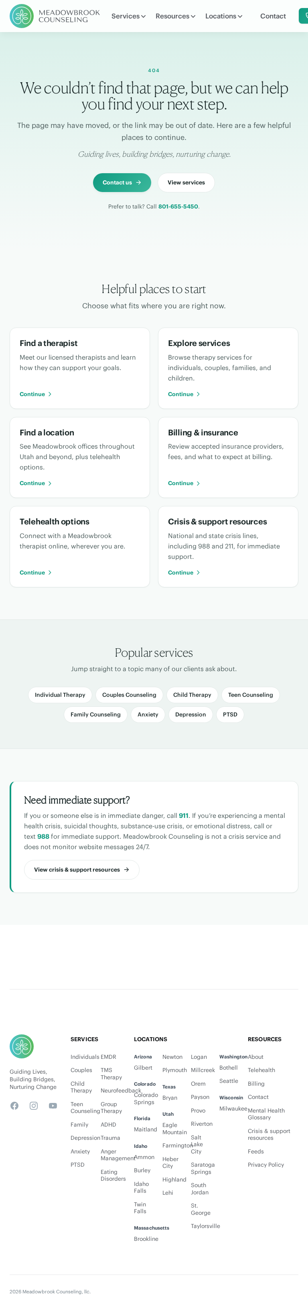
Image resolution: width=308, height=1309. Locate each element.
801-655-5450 (178, 206)
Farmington (177, 1145)
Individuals (81, 1057)
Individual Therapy (60, 694)
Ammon (144, 1157)
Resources (172, 16)
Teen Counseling (250, 694)
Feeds (256, 1151)
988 (43, 836)
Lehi (167, 1193)
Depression (190, 714)
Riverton (202, 1124)
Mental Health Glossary (266, 1114)
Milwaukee (233, 1108)
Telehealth (261, 1070)
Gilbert (143, 1067)
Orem (198, 1083)
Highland (174, 1179)
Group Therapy (111, 1108)
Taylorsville (205, 1226)
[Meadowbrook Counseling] (55, 16)
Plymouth (174, 1070)
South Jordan (200, 1189)
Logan (199, 1057)
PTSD (230, 714)
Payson (200, 1097)
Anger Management (111, 1155)
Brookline (146, 1239)
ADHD (108, 1124)
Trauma (110, 1138)
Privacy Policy (266, 1164)
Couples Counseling (129, 694)
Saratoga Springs (203, 1168)
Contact (273, 16)
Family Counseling (96, 714)
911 (183, 815)
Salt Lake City (197, 1144)
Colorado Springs (146, 1099)
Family (79, 1124)
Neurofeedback (111, 1090)
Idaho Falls (141, 1188)
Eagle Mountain (174, 1129)
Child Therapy (192, 694)
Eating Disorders (111, 1176)
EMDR (108, 1057)
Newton (172, 1057)
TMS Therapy (111, 1074)
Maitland (145, 1129)
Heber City (170, 1163)
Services (125, 16)
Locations (220, 16)
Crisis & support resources (269, 1135)
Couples (81, 1070)
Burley (142, 1170)
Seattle (228, 1081)
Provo (198, 1110)
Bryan (169, 1098)
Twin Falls (140, 1208)
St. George (201, 1209)
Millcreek (203, 1070)
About (255, 1057)
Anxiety (148, 714)
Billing (256, 1083)
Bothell (228, 1067)
